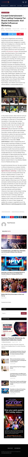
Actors (19, 5)
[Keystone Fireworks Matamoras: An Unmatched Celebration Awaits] (14, 329)
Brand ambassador (6, 211)
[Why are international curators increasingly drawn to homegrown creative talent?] (5, 360)
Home (2, 8)
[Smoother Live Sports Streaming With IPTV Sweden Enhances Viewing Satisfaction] (14, 263)
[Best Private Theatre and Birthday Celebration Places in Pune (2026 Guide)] (5, 383)
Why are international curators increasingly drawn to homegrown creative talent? (18, 360)
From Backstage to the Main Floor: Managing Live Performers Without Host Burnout (18, 375)
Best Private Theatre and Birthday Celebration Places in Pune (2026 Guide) (18, 383)
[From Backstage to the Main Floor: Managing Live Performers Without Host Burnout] (14, 242)
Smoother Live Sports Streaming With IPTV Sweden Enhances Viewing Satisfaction (17, 390)
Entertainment (5, 12)
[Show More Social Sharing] (25, 34)
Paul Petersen (8, 28)
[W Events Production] (5, 2)
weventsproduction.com (6, 452)
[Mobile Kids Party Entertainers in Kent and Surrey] (14, 285)
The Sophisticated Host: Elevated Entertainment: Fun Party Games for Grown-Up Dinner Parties (18, 353)
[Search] (23, 2)
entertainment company (12, 51)
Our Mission (17, 448)
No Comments (10, 30)
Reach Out (10, 448)
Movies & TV (4, 5)
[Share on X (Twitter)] (12, 34)
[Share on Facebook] (5, 34)
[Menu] (26, 2)
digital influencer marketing (18, 211)
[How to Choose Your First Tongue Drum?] (5, 368)
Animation (13, 5)
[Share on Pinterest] (20, 34)
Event (3, 335)
